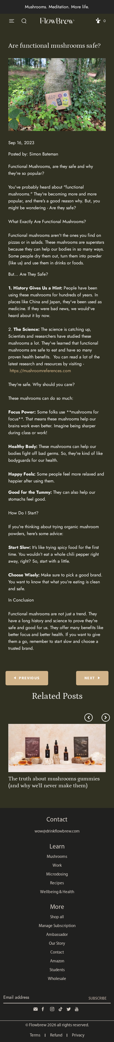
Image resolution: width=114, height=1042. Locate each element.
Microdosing (57, 874)
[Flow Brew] (57, 21)
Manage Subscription (57, 926)
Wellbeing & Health (57, 892)
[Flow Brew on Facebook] (44, 1009)
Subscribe (98, 999)
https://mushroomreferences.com (40, 370)
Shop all (57, 917)
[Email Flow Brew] (36, 1009)
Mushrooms (57, 857)
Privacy (78, 1035)
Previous (29, 678)
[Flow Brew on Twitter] (69, 1009)
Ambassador (57, 935)
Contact (57, 952)
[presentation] (88, 717)
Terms (35, 1035)
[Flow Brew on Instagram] (53, 1009)
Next (89, 678)
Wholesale (57, 979)
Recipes (57, 883)
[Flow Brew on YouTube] (78, 1009)
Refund (56, 1035)
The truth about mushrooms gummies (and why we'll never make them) (54, 782)
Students (57, 970)
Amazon (57, 961)
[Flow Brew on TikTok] (61, 1009)
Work (57, 866)
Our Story (57, 944)
